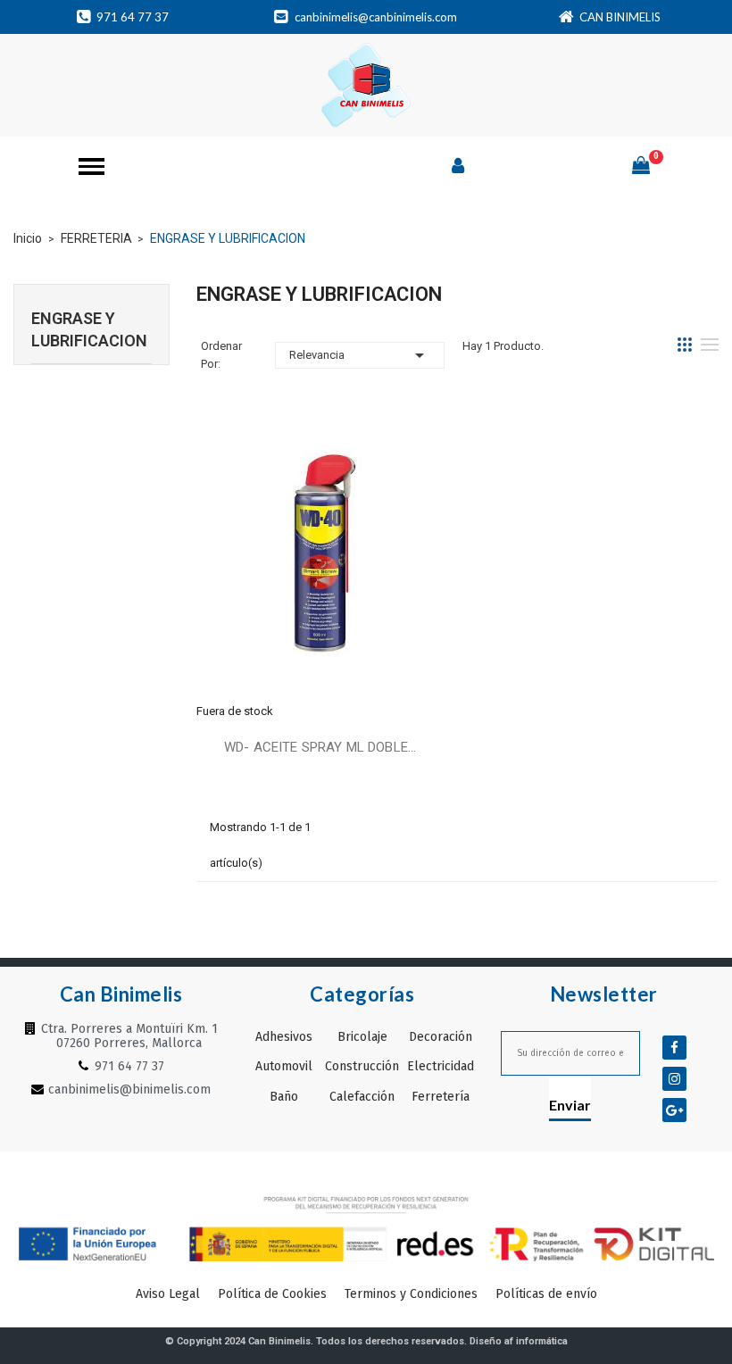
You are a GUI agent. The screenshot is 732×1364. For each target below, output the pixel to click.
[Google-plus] (674, 1110)
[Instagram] (674, 1079)
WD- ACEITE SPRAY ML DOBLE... (320, 747)
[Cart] (641, 165)
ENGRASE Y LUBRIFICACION (89, 329)
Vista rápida (320, 557)
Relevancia (359, 355)
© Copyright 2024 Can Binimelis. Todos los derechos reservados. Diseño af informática (366, 1341)
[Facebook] (674, 1047)
